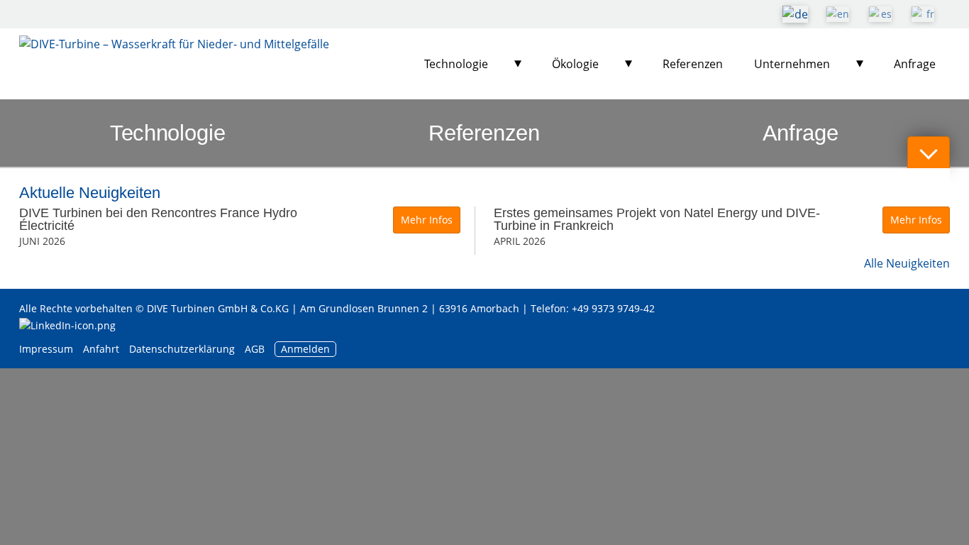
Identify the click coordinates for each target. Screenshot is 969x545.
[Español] (880, 14)
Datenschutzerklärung (183, 349)
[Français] (923, 14)
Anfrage (915, 64)
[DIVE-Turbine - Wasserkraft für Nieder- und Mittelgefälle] (174, 63)
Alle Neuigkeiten (907, 263)
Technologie (456, 64)
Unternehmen (792, 64)
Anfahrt (101, 349)
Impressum (46, 349)
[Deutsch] (795, 14)
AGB (255, 349)
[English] (838, 14)
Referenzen (693, 64)
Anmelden (305, 349)
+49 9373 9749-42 (613, 308)
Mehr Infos (427, 219)
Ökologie (575, 64)
